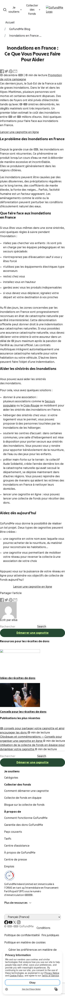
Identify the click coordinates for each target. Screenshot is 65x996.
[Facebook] (6, 922)
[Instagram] (19, 922)
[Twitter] (14, 922)
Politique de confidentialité (22, 935)
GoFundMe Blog (19, 29)
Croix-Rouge (31, 405)
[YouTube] (10, 922)
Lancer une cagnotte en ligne (19, 132)
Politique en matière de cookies (25, 942)
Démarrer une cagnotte (32, 632)
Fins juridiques (50, 935)
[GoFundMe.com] (55, 10)
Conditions (43, 928)
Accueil (9, 22)
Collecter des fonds (32, 9)
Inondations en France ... (25, 35)
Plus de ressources (15, 902)
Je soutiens (13, 9)
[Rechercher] (5, 10)
